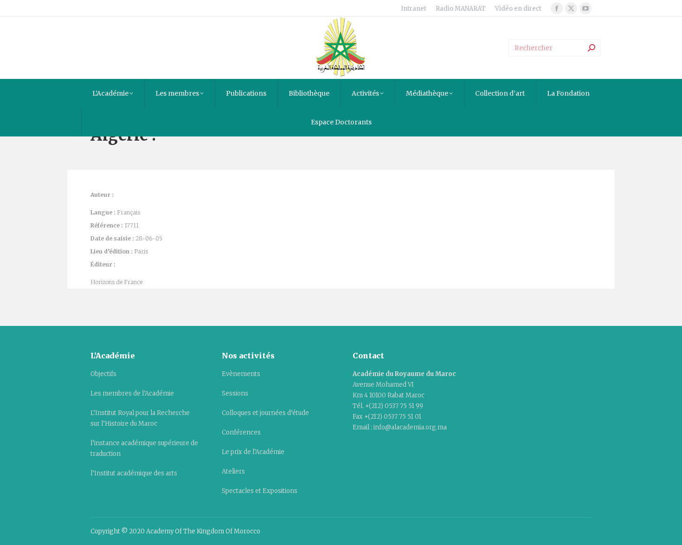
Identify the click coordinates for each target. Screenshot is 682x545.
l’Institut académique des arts (133, 473)
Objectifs (103, 374)
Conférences (241, 432)
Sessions (235, 393)
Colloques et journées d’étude (265, 413)
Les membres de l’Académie (132, 393)
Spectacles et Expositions (259, 491)
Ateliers (233, 471)
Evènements (241, 374)
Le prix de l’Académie (253, 452)
